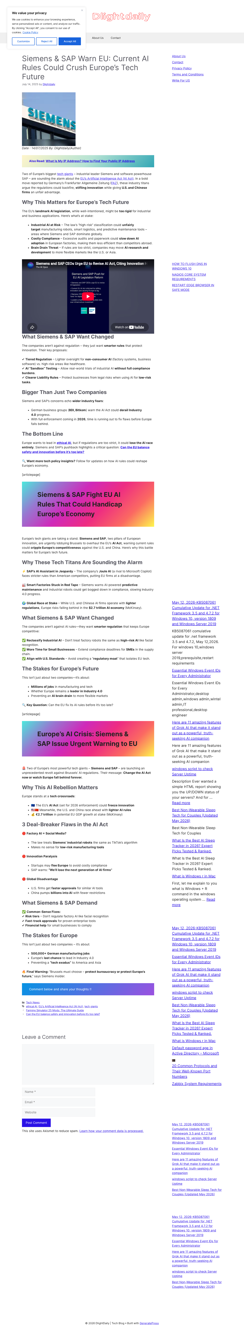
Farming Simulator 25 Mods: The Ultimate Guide (55, 1010)
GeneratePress (149, 1323)
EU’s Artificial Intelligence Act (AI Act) (107, 178)
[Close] (82, 10)
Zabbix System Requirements (196, 1084)
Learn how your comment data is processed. (111, 1131)
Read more (181, 803)
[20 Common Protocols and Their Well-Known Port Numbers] (173, 1060)
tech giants (65, 174)
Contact (116, 38)
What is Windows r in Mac (194, 876)
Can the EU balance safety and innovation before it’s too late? (63, 1014)
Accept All (70, 41)
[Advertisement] (197, 154)
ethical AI (64, 443)
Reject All (46, 41)
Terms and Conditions (188, 74)
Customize (23, 41)
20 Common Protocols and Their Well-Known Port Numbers (194, 1071)
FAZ (114, 183)
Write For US (181, 80)
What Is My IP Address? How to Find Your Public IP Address (90, 161)
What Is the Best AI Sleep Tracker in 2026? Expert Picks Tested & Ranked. (193, 845)
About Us (98, 38)
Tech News (33, 1002)
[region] (46, 28)
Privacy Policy (182, 68)
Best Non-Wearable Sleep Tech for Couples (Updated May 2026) (195, 815)
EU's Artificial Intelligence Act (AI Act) (61, 1006)
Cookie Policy (30, 32)
